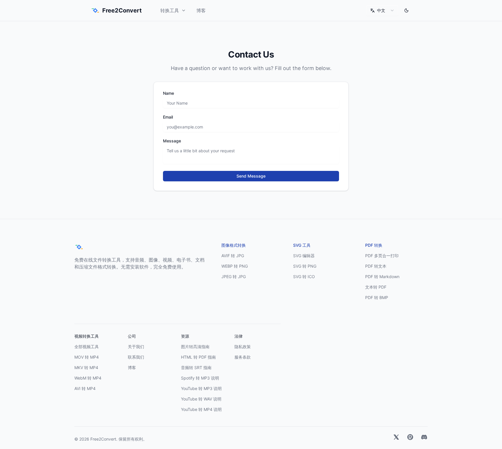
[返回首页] (79, 247)
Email (168, 117)
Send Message (251, 175)
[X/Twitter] (396, 438)
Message (172, 141)
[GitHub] (410, 438)
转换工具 (169, 10)
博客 (201, 10)
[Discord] (424, 438)
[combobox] (382, 10)
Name (168, 93)
